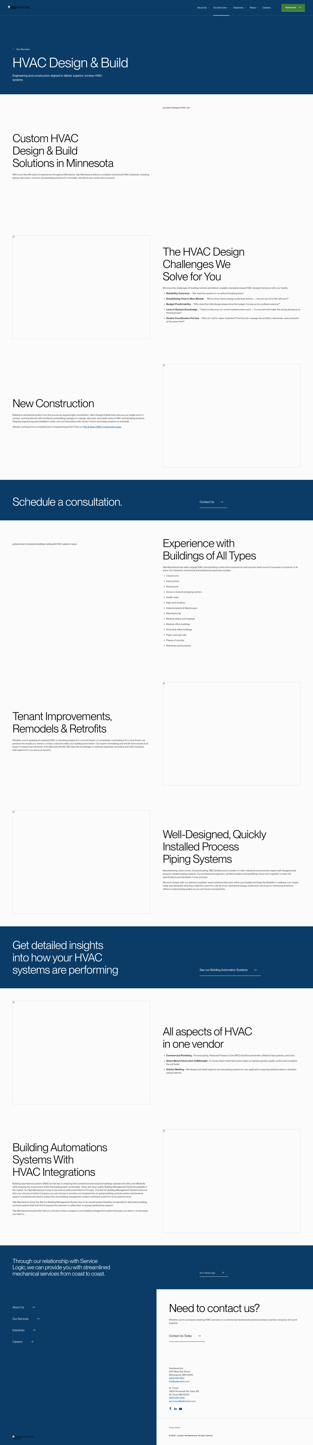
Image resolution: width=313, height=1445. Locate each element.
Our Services (220, 7)
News (253, 7)
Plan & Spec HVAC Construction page (102, 426)
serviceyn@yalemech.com (182, 1401)
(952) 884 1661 (176, 1378)
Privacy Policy (174, 1427)
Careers (266, 7)
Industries (238, 7)
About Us (202, 7)
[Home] (42, 8)
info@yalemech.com (179, 1381)
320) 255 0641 (177, 1398)
